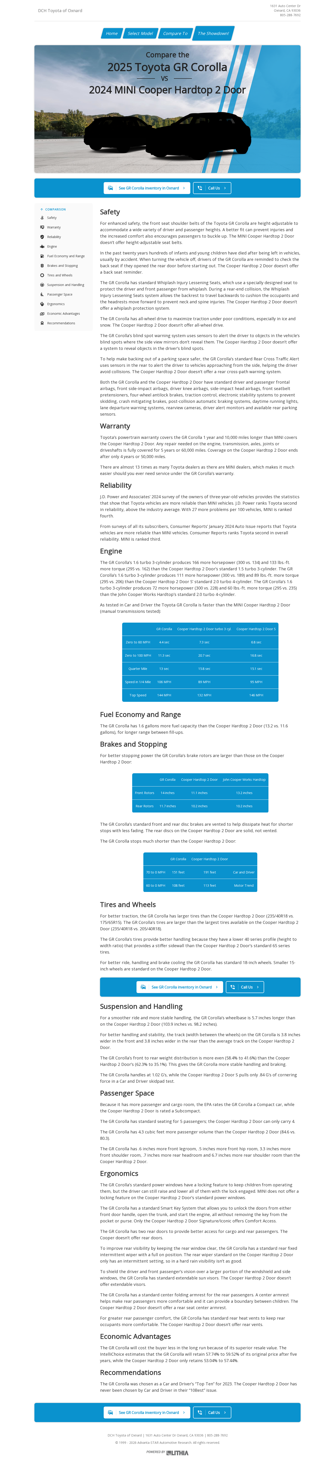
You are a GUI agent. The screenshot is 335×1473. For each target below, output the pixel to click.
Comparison (55, 209)
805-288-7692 (290, 15)
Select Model (140, 33)
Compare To (175, 33)
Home (112, 33)
